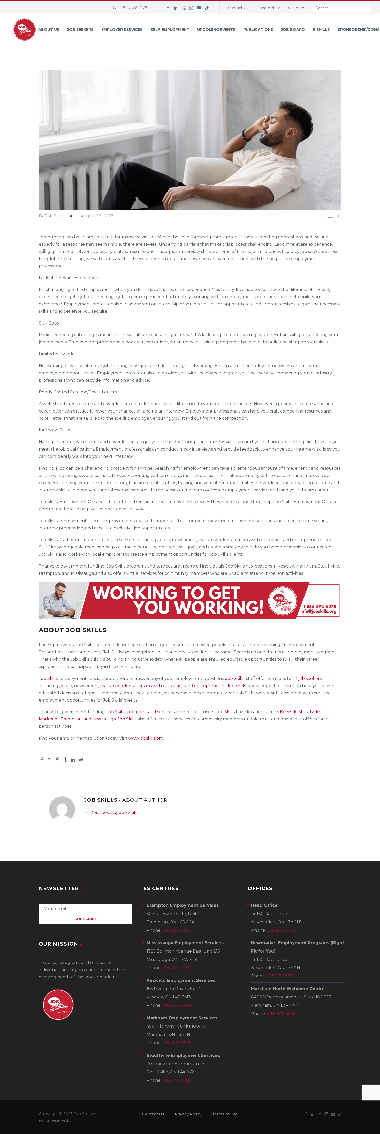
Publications (258, 29)
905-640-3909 (177, 1080)
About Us (48, 29)
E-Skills (321, 29)
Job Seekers (80, 29)
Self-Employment (169, 29)
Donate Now (268, 7)
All (72, 215)
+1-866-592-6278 (132, 7)
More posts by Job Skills (113, 812)
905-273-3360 (176, 967)
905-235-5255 (281, 976)
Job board (293, 29)
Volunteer (297, 7)
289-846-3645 (281, 1013)
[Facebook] (168, 8)
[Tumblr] (65, 759)
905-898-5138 (281, 930)
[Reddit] (81, 759)
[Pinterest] (58, 759)
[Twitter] (183, 8)
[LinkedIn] (176, 8)
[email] (85, 908)
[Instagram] (191, 8)
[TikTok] (207, 8)
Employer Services (122, 29)
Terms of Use (225, 1114)
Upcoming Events (216, 29)
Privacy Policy (188, 1114)
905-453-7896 (176, 930)
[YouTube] (199, 8)
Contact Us (238, 7)
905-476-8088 (177, 1005)
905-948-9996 (176, 1042)
